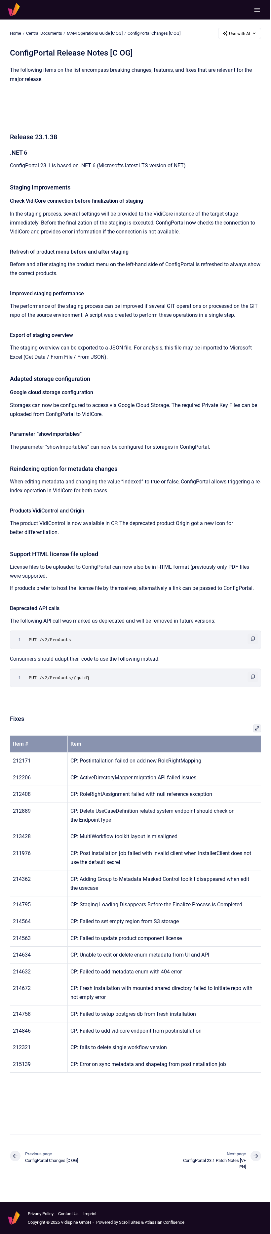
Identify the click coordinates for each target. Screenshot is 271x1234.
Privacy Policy (41, 1213)
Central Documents (44, 33)
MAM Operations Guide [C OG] (95, 33)
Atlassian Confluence (164, 1222)
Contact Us (68, 1213)
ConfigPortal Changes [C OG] (154, 33)
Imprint (90, 1213)
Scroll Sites (129, 1222)
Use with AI (239, 33)
